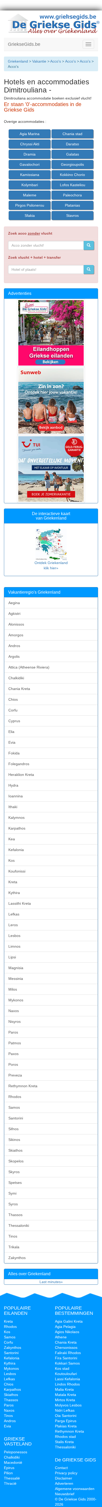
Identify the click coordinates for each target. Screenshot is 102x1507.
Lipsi (12, 957)
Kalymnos (16, 817)
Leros (13, 925)
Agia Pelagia (65, 1326)
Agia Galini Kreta (69, 1321)
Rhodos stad (65, 1436)
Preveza (15, 1075)
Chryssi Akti (29, 144)
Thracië (10, 1483)
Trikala (13, 1247)
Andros (14, 646)
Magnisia (15, 968)
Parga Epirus (65, 1421)
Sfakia (30, 215)
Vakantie (39, 61)
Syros (13, 1204)
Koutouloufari (66, 1374)
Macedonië (13, 1462)
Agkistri (14, 613)
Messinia (15, 978)
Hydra (13, 785)
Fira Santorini (66, 1358)
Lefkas (13, 914)
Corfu (13, 710)
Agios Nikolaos (67, 1332)
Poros (13, 1064)
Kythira (14, 893)
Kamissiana (29, 175)
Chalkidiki (16, 678)
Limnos (14, 946)
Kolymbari (29, 185)
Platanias (72, 205)
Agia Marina (29, 134)
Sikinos (14, 1140)
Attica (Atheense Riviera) (28, 667)
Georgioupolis (72, 164)
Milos (12, 989)
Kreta (12, 882)
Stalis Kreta (64, 1442)
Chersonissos (66, 1347)
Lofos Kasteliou (72, 185)
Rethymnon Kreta (22, 1086)
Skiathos (15, 1150)
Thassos (15, 1215)
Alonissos (16, 624)
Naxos (13, 1011)
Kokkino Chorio (72, 175)
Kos (11, 860)
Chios (13, 699)
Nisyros (14, 1021)
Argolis (14, 656)
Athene (61, 1337)
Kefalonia (16, 850)
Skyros (14, 1172)
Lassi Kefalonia (67, 1379)
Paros (13, 1032)
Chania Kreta (19, 689)
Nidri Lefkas (65, 1410)
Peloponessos (15, 1452)
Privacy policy (66, 1473)
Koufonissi (16, 871)
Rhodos (14, 1097)
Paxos (13, 1054)
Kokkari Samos (67, 1363)
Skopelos (16, 1161)
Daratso (72, 144)
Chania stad (72, 134)
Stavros (72, 215)
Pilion (8, 1473)
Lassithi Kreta (19, 903)
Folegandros (18, 764)
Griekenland (18, 61)
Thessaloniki (18, 1225)
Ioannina (15, 796)
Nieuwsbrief (64, 1494)
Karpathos (16, 828)
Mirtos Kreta (65, 1400)
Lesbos (14, 936)
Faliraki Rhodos (68, 1353)
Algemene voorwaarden (74, 1489)
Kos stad (62, 1368)
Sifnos (13, 1129)
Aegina (14, 603)
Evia (11, 742)
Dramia (30, 154)
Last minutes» (51, 1282)
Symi (12, 1193)
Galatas (72, 154)
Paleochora (72, 195)
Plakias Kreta (66, 1426)
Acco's (55, 61)
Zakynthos (17, 1258)
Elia (11, 732)
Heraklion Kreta (21, 774)
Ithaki (12, 807)
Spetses (15, 1182)
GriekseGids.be (24, 44)
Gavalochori (29, 164)
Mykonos (15, 1000)
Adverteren (64, 1483)
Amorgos (15, 635)
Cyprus (14, 721)
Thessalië (12, 1478)
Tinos (12, 1236)
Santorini (15, 1118)
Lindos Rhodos (67, 1384)
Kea (11, 839)
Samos (14, 1107)
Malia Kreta (64, 1389)
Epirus (9, 1468)
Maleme (29, 195)
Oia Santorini (65, 1416)
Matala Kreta (65, 1395)
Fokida (14, 753)
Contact (61, 1468)
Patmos (14, 1043)
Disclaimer (63, 1478)
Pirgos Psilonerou (29, 205)
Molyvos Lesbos (68, 1405)
